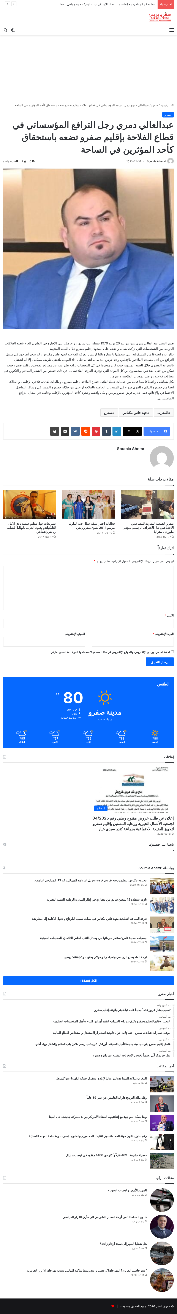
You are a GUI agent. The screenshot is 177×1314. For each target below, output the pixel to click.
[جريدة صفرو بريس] (160, 17)
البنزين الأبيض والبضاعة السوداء (127, 1190)
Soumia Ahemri (156, 161)
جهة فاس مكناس (134, 412)
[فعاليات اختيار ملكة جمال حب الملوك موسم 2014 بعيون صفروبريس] (88, 504)
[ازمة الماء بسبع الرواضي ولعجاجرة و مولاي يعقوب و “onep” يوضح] (162, 963)
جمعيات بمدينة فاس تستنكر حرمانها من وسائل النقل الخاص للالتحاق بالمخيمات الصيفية (93, 938)
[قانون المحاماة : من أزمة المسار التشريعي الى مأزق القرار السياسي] (162, 1227)
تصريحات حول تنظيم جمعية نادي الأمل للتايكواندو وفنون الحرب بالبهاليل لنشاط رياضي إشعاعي (31, 527)
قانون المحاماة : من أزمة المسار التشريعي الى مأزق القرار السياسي (105, 1217)
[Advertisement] (88, 67)
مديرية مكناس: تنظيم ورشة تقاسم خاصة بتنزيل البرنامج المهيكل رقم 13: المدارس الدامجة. (90, 880)
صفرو (154, 105)
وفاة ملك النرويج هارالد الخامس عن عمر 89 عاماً (117, 1097)
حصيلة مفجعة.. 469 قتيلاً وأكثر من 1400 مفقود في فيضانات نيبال (106, 1155)
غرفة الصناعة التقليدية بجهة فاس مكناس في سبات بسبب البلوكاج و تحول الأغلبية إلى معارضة (89, 918)
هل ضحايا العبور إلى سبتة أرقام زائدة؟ (123, 1243)
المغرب (162, 412)
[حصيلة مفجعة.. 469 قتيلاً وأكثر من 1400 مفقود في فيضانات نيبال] (162, 1161)
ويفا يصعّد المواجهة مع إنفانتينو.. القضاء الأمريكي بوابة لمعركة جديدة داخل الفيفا (107, 4)
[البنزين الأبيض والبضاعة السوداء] (162, 1200)
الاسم (169, 615)
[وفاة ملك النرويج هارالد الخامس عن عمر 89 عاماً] (162, 1103)
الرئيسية (165, 105)
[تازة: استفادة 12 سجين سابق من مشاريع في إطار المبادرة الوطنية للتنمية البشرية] (162, 905)
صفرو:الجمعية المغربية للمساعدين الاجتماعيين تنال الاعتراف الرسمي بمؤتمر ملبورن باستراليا (148, 527)
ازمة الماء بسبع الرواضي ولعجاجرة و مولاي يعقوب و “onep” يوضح (105, 957)
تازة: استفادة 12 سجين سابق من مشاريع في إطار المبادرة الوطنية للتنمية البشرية (97, 899)
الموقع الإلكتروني (75, 633)
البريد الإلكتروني (163, 633)
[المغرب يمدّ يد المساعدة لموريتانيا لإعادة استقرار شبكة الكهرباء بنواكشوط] (162, 1084)
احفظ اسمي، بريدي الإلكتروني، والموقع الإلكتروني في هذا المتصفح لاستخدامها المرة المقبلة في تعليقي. (110, 652)
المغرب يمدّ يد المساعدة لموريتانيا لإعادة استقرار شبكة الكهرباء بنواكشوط (101, 1078)
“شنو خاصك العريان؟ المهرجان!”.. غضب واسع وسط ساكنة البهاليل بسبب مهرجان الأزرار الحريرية (87, 1270)
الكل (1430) (88, 980)
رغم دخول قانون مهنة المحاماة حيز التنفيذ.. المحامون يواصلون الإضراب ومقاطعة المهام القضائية (88, 1136)
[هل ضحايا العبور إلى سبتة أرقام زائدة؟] (162, 1253)
